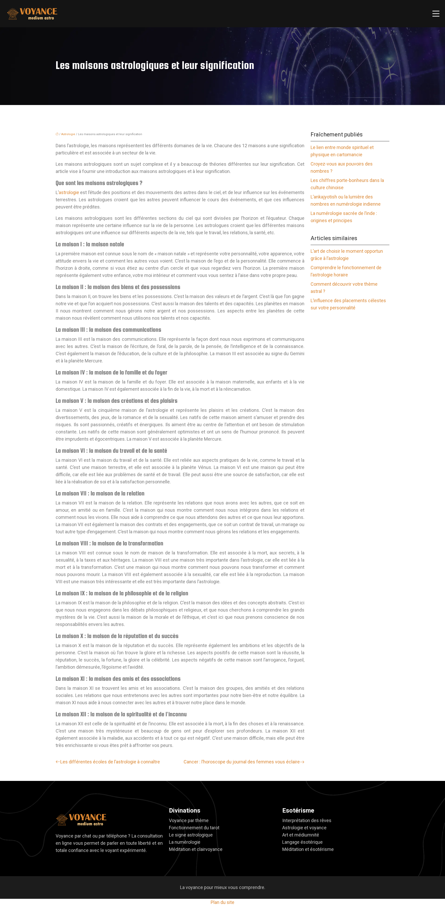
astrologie (69, 192)
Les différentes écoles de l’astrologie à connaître (110, 761)
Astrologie (68, 134)
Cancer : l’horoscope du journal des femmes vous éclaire (242, 761)
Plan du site (222, 902)
